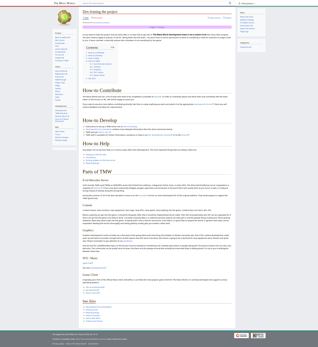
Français (161, 27)
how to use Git (104, 132)
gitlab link (87, 263)
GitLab (157, 96)
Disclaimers (93, 343)
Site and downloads (94, 287)
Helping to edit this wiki (96, 154)
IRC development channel (159, 135)
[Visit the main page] (64, 17)
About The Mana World (76, 343)
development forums (203, 104)
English (153, 27)
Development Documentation (99, 129)
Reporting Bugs (92, 163)
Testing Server (92, 309)
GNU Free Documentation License (91, 339)
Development (246, 47)
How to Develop (130, 126)
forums (184, 135)
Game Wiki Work (93, 318)
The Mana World (64, 3)
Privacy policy (58, 343)
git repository (91, 290)
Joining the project (102, 22)
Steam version (92, 293)
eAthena (97, 188)
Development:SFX (98, 268)
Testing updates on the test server (100, 160)
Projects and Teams (94, 321)
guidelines (128, 241)
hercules (142, 195)
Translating (90, 157)
